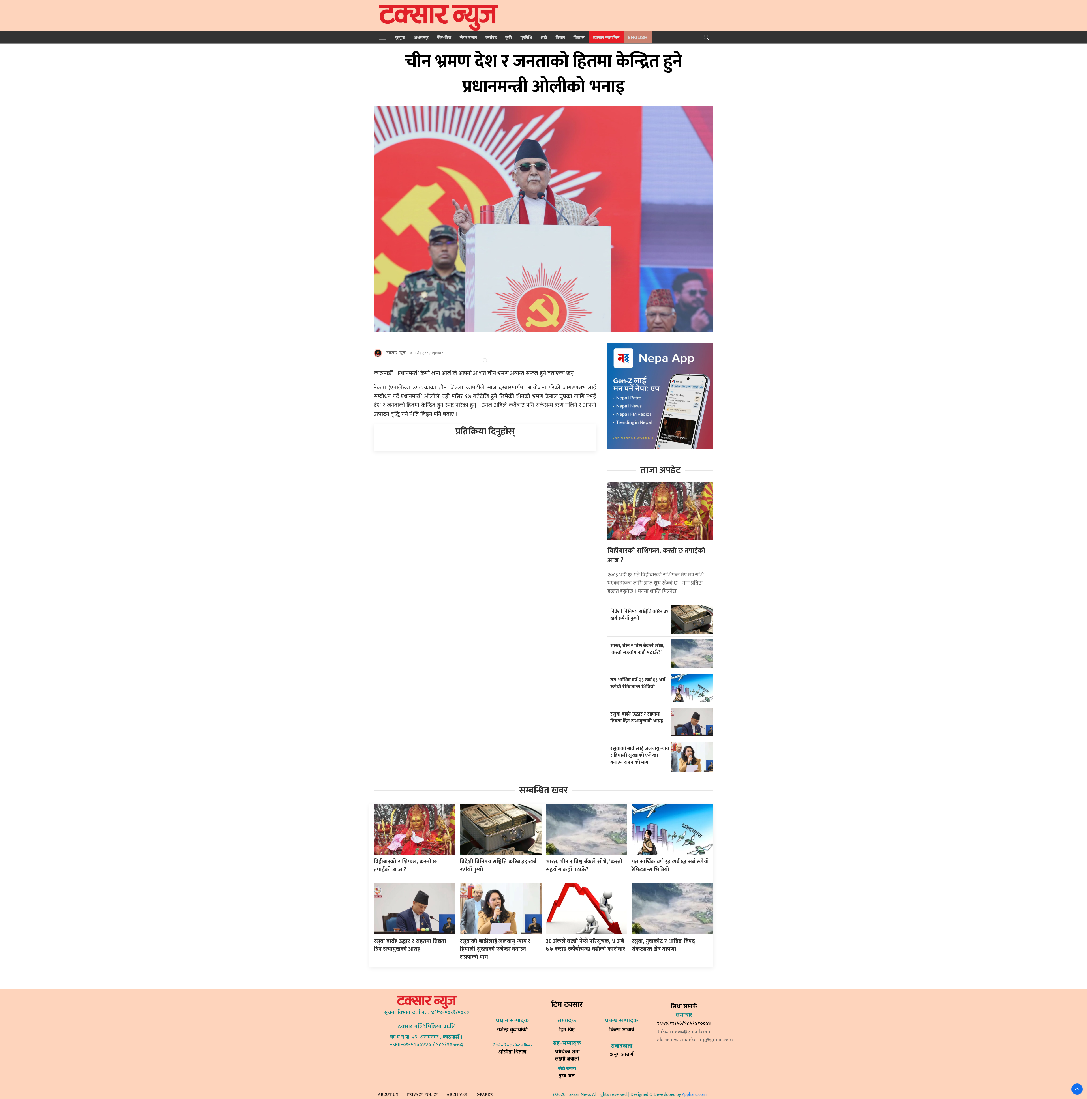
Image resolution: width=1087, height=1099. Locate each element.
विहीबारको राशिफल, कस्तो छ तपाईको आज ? (656, 555)
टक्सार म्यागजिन (606, 37)
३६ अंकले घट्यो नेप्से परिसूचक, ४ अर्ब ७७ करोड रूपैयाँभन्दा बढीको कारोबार (585, 945)
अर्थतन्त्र (421, 37)
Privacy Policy (422, 1095)
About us (388, 1095)
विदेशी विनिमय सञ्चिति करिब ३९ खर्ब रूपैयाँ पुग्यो (639, 615)
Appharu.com (694, 1094)
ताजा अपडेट (660, 470)
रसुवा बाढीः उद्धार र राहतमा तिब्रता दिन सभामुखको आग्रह (636, 717)
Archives (457, 1095)
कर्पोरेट (491, 37)
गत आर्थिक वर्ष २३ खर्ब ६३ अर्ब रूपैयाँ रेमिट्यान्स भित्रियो (637, 683)
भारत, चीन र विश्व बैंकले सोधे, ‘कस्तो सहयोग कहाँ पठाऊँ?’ (637, 649)
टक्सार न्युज (396, 353)
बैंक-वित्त (444, 37)
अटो (543, 37)
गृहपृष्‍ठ (400, 37)
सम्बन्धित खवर (543, 790)
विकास (579, 37)
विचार (560, 37)
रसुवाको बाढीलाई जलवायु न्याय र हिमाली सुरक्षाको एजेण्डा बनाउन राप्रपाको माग (639, 755)
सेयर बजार (468, 37)
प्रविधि (526, 37)
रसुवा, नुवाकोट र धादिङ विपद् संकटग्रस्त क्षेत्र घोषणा (663, 945)
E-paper (484, 1095)
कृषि (508, 37)
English (637, 37)
